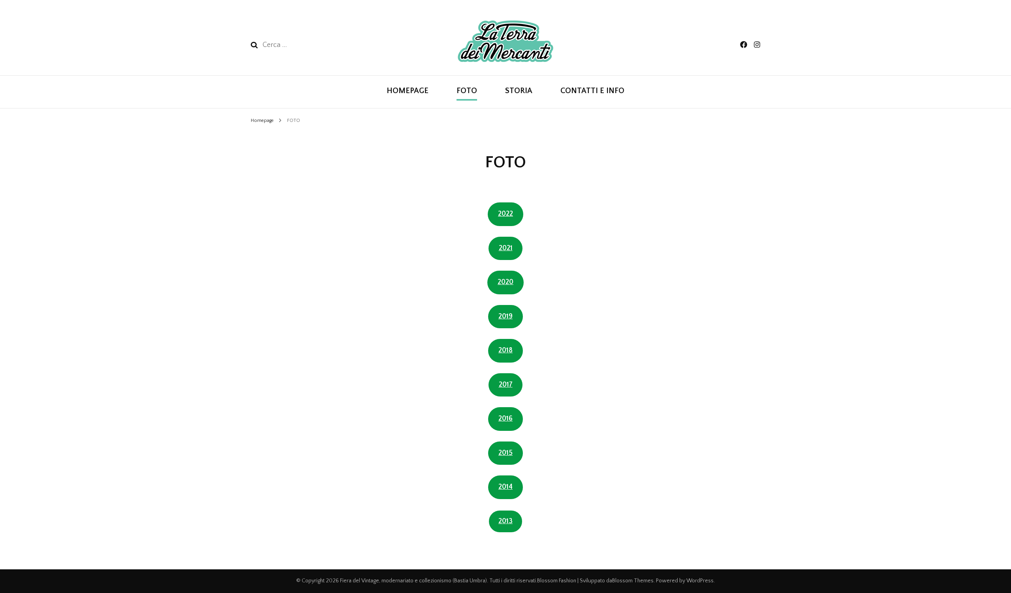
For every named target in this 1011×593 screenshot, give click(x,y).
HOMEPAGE (407, 90)
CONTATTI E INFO (592, 90)
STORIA (518, 90)
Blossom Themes (633, 581)
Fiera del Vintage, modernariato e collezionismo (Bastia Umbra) (413, 581)
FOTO (467, 90)
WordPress (700, 581)
